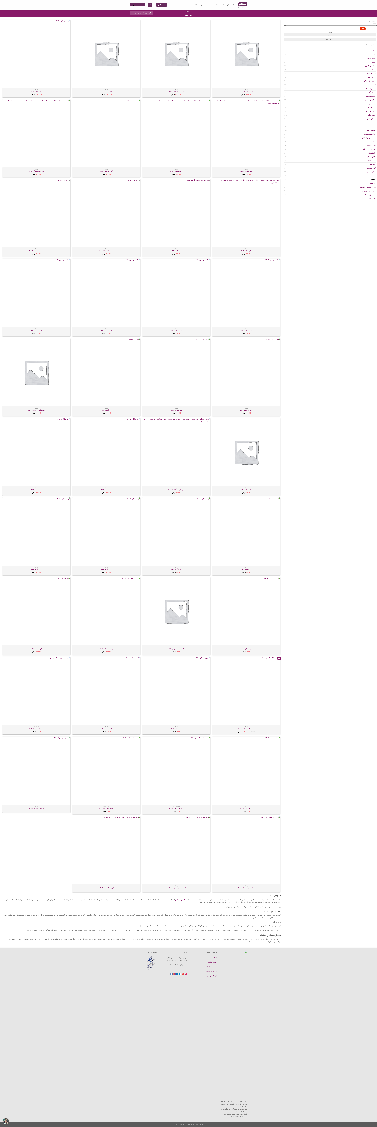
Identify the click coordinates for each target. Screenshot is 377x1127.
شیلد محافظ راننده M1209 (106, 649)
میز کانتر (373, 183)
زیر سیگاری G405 (176, 569)
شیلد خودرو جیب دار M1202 (246, 888)
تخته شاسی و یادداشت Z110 (36, 410)
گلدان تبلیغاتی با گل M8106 (36, 171)
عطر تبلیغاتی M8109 (246, 250)
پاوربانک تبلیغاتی (370, 73)
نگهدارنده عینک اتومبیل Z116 (176, 649)
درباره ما (200, 5)
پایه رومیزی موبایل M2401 (36, 808)
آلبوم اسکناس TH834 (106, 171)
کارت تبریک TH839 (36, 649)
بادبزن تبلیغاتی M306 (176, 728)
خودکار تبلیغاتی (371, 115)
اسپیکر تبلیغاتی (371, 58)
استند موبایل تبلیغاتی (369, 66)
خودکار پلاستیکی (370, 111)
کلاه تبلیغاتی (372, 164)
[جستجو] (187, 5)
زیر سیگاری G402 (36, 569)
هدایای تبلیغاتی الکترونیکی (367, 187)
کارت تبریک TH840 (106, 728)
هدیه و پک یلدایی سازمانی (367, 198)
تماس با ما (194, 5)
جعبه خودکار (371, 107)
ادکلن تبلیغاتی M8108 (176, 171)
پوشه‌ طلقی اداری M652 (106, 808)
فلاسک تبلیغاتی (371, 153)
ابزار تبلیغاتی (371, 54)
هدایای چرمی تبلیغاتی (369, 194)
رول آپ (373, 122)
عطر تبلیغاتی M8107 (246, 171)
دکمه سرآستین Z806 (246, 410)
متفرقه (373, 179)
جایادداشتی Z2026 (246, 489)
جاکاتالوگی (372, 92)
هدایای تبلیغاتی (231, 5)
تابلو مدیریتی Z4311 (106, 91)
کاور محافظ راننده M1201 (106, 888)
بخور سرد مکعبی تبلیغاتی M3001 (106, 250)
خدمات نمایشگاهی (219, 5)
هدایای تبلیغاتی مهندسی (368, 191)
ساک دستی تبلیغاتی (369, 134)
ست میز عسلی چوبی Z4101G (176, 91)
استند (374, 62)
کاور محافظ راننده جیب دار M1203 (176, 888)
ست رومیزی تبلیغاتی (369, 138)
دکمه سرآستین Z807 (36, 330)
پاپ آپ (373, 69)
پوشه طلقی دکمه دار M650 (176, 808)
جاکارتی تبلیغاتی (370, 96)
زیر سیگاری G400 (36, 489)
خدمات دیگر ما (207, 5)
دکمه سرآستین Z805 (176, 330)
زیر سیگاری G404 (106, 489)
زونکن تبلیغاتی (371, 126)
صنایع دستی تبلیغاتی (369, 149)
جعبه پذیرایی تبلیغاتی (369, 104)
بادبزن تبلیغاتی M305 (246, 808)
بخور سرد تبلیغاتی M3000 (36, 250)
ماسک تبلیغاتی (371, 175)
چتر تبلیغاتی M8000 (176, 250)
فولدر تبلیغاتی (371, 160)
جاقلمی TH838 (106, 410)
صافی (362, 28)
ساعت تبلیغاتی (371, 130)
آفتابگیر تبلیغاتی (371, 50)
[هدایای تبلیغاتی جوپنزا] (242, 5)
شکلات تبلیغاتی (371, 145)
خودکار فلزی (371, 119)
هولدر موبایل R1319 (36, 91)
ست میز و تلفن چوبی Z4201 (246, 91)
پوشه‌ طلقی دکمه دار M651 (36, 728)
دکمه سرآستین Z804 (246, 330)
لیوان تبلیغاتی (371, 172)
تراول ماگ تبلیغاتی (370, 81)
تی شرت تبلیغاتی (370, 88)
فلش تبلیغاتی (371, 157)
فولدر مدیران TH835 (176, 410)
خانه (191, 15)
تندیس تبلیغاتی (371, 85)
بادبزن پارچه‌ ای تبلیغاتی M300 (176, 489)
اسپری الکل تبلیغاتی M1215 (246, 728)
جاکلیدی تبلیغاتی (370, 100)
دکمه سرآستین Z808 (106, 330)
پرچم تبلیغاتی (371, 77)
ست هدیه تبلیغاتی (370, 141)
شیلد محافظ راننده (211, 967)
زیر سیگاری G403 (106, 569)
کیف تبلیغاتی (371, 168)
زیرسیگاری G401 (246, 569)
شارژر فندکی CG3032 (246, 649)
